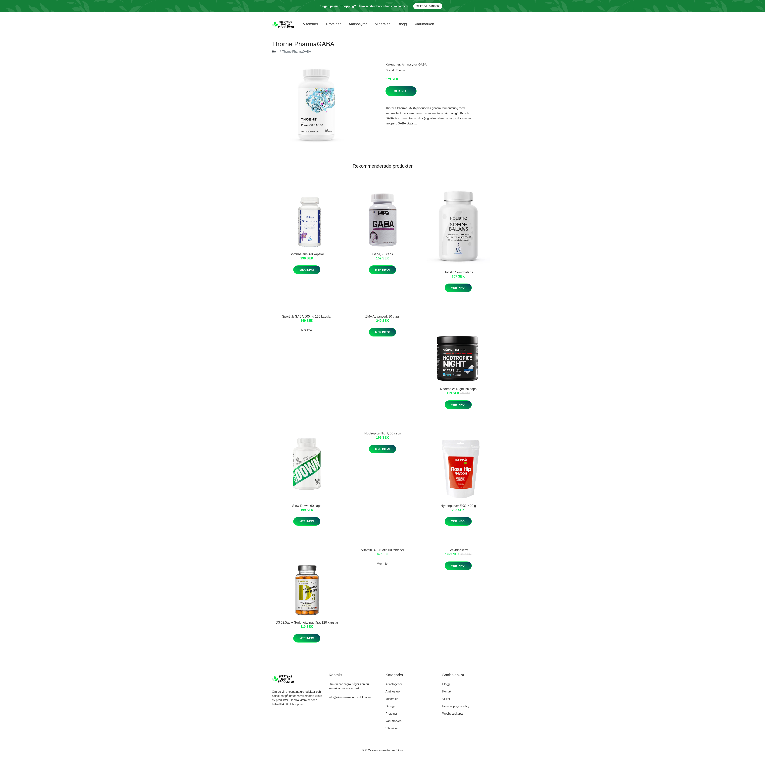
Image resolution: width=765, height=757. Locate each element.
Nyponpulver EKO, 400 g (458, 506)
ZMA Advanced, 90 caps (382, 316)
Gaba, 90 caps (382, 254)
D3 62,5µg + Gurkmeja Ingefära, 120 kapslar (307, 622)
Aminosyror (358, 24)
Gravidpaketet (458, 550)
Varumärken (424, 24)
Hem (275, 51)
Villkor (446, 698)
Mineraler (382, 24)
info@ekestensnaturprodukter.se (350, 697)
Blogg (402, 24)
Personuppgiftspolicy (455, 706)
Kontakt (447, 691)
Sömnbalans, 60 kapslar (307, 254)
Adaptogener (393, 684)
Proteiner (333, 24)
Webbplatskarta (452, 713)
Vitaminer (310, 24)
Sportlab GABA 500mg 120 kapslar (307, 316)
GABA (422, 64)
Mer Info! (401, 91)
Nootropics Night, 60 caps (458, 389)
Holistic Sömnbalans (458, 272)
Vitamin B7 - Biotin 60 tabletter (382, 550)
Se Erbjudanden (427, 6)
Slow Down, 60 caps (306, 506)
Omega (390, 706)
